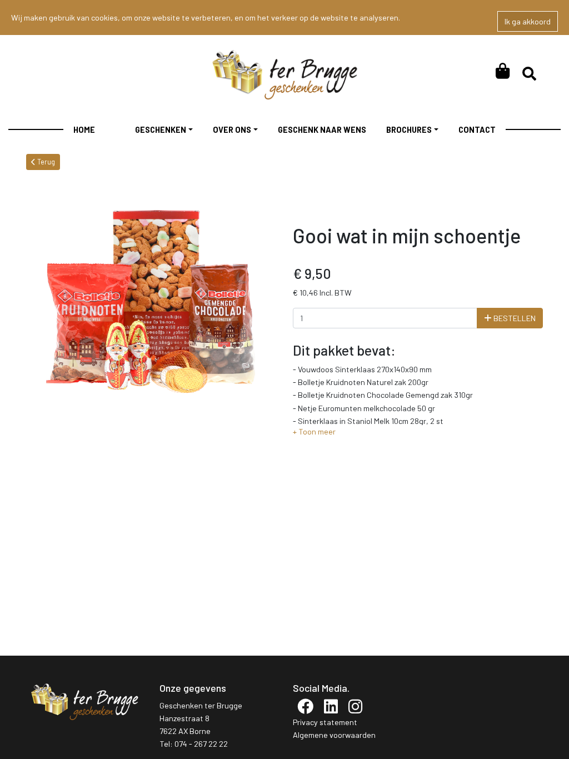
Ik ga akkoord (528, 21)
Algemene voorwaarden (334, 735)
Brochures (409, 129)
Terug (45, 161)
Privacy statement (325, 722)
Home (84, 129)
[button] (314, 431)
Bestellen (514, 318)
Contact (477, 129)
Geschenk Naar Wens (322, 129)
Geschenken (160, 129)
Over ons (232, 129)
